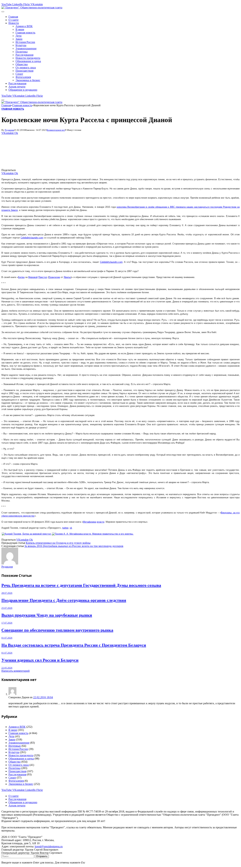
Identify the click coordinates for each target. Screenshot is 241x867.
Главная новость (25, 32)
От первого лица (26, 67)
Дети (19, 35)
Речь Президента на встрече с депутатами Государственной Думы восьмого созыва (81, 585)
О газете (13, 19)
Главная (13, 16)
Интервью (14, 745)
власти (100, 522)
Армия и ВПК (24, 26)
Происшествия (24, 70)
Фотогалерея (23, 77)
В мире (20, 29)
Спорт (19, 73)
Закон (19, 38)
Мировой (33, 277)
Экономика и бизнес (28, 80)
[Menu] (2, 11)
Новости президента (28, 57)
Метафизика (89, 522)
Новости (13, 23)
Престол (42, 277)
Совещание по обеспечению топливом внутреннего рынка (57, 630)
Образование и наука (28, 61)
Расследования (24, 54)
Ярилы (67, 277)
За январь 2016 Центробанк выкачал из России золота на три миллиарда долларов (73, 546)
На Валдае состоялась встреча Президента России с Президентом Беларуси (73, 645)
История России (25, 42)
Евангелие (54, 277)
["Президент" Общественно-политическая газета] (31, 7)
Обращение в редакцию (22, 89)
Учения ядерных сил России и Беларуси (40, 660)
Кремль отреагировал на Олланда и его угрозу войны (58, 542)
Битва (21, 277)
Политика (22, 51)
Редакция (9, 130)
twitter (65, 528)
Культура (21, 45)
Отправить (41, 856)
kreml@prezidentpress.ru (49, 846)
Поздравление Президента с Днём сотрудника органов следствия (63, 600)
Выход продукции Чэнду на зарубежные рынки (46, 615)
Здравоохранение (26, 48)
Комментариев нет (56, 130)
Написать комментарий (15, 670)
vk (71, 528)
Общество (22, 64)
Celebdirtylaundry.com (32, 237)
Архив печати (16, 86)
